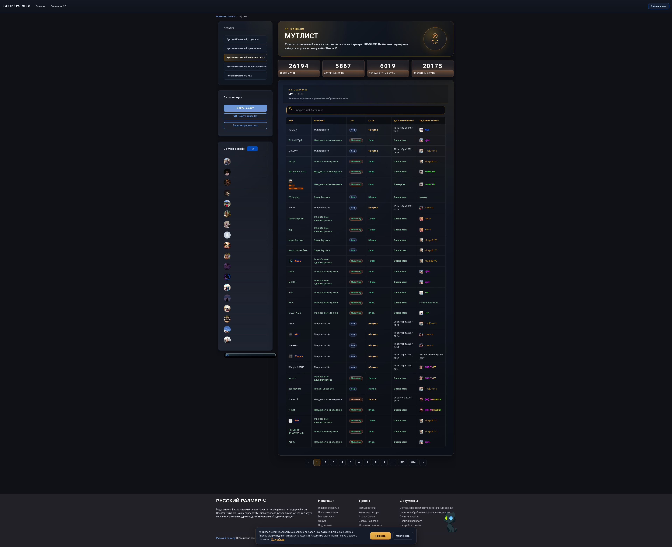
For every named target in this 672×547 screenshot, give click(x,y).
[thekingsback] (245, 245)
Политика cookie (409, 516)
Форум (322, 521)
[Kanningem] (245, 277)
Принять (380, 535)
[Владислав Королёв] (245, 329)
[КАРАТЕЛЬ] (245, 224)
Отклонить (403, 535)
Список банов (367, 516)
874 (413, 462)
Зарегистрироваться (245, 125)
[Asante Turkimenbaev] (245, 235)
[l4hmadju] (245, 298)
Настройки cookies (410, 525)
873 (402, 462)
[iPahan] (245, 340)
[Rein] (245, 287)
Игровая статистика (370, 525)
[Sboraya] (245, 308)
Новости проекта (328, 512)
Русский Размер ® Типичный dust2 (246, 57)
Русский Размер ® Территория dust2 (247, 66)
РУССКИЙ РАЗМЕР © (241, 501)
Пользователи (367, 507)
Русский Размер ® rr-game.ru (243, 39)
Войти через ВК (247, 116)
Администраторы (369, 512)
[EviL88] (245, 193)
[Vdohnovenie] (245, 182)
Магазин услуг (326, 516)
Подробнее (277, 539)
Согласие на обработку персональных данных (426, 507)
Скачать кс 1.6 (58, 6)
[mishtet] (245, 214)
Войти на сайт (659, 6)
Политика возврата (411, 521)
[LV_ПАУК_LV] (245, 319)
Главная (40, 6)
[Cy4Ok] (245, 161)
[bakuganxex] (245, 172)
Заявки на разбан (369, 521)
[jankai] (245, 203)
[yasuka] (245, 266)
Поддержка (325, 525)
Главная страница (225, 16)
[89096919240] (245, 256)
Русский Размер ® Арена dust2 (244, 48)
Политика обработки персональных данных (425, 512)
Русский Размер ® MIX (239, 75)
